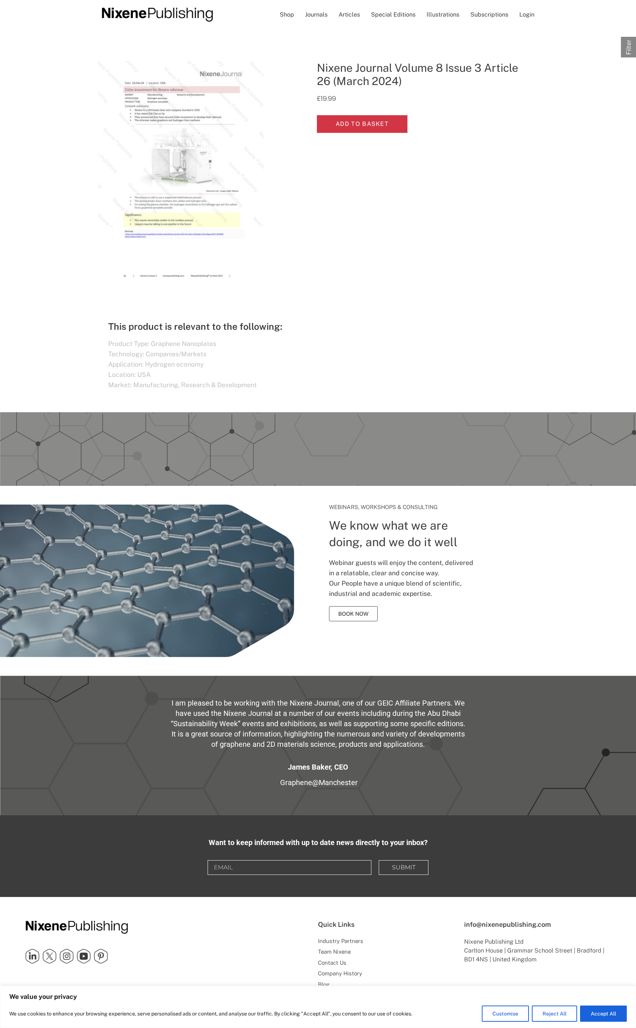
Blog (323, 984)
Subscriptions (489, 14)
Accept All (603, 1014)
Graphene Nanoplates (183, 343)
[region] (318, 1007)
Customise (505, 1014)
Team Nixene (334, 951)
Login (526, 14)
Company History (340, 973)
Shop (287, 14)
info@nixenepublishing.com (507, 924)
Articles (349, 14)
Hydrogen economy (174, 364)
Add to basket (362, 123)
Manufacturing (155, 385)
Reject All (554, 1014)
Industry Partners (340, 941)
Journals (316, 14)
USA (144, 374)
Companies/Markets (176, 354)
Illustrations (443, 14)
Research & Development (219, 385)
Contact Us (332, 963)
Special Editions (393, 14)
